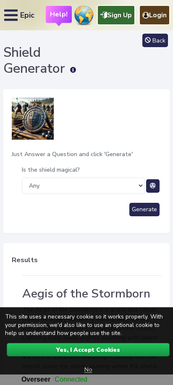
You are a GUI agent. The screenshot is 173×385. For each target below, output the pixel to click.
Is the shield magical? (51, 170)
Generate (144, 209)
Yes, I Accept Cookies (88, 350)
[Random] (153, 186)
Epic (27, 15)
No (88, 369)
